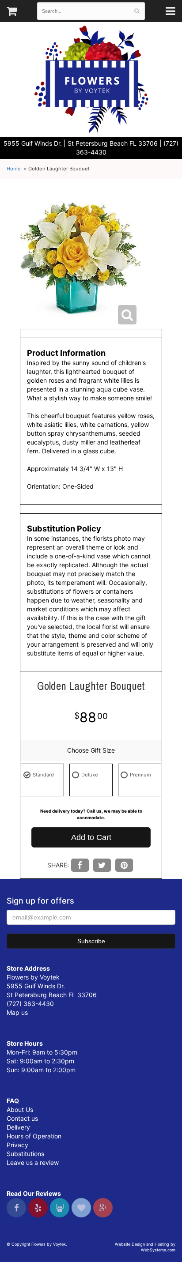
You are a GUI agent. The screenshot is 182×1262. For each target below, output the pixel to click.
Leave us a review (33, 1162)
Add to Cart (91, 837)
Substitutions (25, 1153)
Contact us (22, 1118)
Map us (17, 1012)
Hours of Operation (34, 1136)
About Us (20, 1109)
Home (14, 169)
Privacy (17, 1145)
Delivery (18, 1127)
